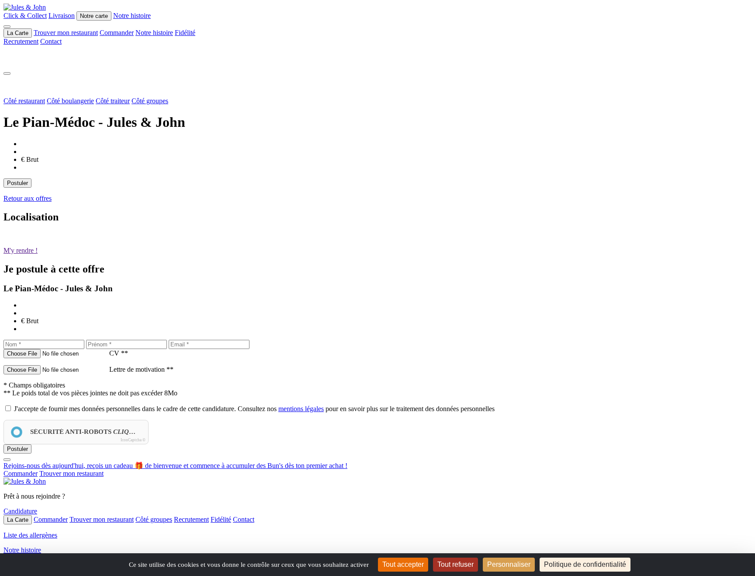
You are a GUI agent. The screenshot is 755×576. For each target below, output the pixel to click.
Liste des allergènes (30, 535)
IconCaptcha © (133, 440)
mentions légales (301, 408)
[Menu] (6, 26)
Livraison (61, 15)
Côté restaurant (24, 101)
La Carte (17, 33)
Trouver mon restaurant (66, 32)
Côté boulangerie (70, 101)
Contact (51, 41)
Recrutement (20, 41)
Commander (117, 32)
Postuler (17, 183)
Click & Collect (25, 15)
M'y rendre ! (20, 250)
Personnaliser (508, 564)
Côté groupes (150, 101)
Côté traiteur (113, 101)
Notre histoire (132, 15)
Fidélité (185, 32)
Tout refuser (455, 564)
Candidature (20, 511)
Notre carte (94, 16)
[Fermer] (6, 73)
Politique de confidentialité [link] (585, 564)
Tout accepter (403, 564)
